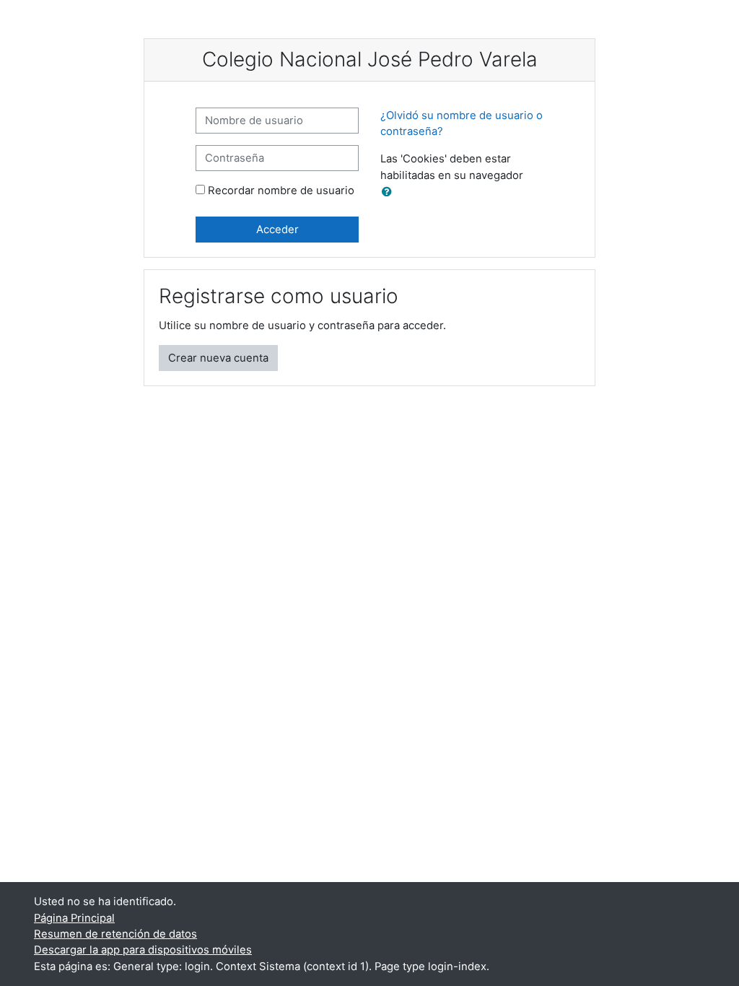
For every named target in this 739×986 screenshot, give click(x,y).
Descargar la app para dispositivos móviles (143, 949)
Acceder (277, 229)
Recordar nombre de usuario (281, 190)
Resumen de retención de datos (115, 934)
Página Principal (74, 918)
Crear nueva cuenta (218, 358)
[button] (389, 192)
